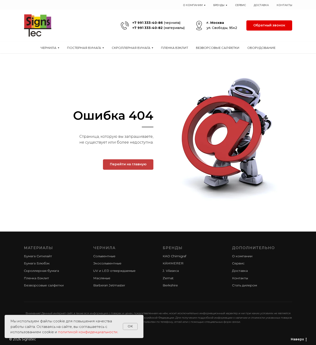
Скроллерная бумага (41, 271)
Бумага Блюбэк (37, 263)
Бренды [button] (218, 5)
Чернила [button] (48, 48)
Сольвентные (104, 256)
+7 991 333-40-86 (147, 23)
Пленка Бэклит (174, 48)
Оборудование (261, 48)
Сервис (240, 5)
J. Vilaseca (171, 271)
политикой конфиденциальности (88, 332)
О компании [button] (193, 5)
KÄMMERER (173, 263)
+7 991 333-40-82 (147, 28)
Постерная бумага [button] (84, 48)
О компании (242, 256)
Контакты (284, 5)
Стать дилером (244, 285)
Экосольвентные (107, 263)
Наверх (297, 339)
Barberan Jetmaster (109, 285)
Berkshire (170, 285)
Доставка (261, 5)
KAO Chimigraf (174, 256)
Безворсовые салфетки (217, 48)
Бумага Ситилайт (38, 256)
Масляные (101, 278)
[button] (269, 25)
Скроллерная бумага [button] (131, 48)
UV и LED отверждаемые (114, 271)
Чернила (104, 248)
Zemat (168, 278)
